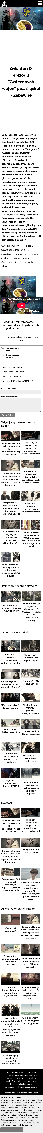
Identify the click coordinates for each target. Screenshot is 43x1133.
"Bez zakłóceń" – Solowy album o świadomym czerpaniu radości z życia (11, 570)
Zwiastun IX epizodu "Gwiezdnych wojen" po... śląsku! (10, 658)
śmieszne (21, 254)
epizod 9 (28, 245)
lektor (4, 266)
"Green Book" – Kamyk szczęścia (31, 732)
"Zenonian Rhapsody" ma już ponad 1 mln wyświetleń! (11, 991)
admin (12, 349)
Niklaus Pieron (21, 258)
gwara (35, 254)
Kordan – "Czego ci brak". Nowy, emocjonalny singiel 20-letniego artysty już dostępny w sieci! (31, 891)
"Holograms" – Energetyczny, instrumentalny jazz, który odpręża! (31, 788)
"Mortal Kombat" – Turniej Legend (10, 706)
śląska (4, 258)
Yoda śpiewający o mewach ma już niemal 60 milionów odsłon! (10, 1059)
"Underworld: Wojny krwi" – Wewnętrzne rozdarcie (11, 757)
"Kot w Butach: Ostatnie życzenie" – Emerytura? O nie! (31, 709)
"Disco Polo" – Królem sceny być (11, 730)
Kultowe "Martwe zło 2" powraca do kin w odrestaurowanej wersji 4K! (11, 449)
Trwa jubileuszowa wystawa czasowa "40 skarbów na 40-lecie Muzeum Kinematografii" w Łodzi (30, 539)
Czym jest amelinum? (10, 929)
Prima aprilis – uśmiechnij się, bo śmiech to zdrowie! (11, 960)
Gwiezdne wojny (10, 245)
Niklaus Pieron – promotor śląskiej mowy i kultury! (11, 608)
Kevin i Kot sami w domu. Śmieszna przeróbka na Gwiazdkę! (31, 962)
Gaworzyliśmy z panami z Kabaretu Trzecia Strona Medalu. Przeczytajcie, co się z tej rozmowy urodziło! (10, 1026)
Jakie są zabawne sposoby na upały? (22, 338)
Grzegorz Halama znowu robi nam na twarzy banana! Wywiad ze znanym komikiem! (11, 479)
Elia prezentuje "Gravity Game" (31, 851)
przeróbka (28, 262)
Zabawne (16, 376)
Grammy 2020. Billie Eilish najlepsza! (31, 758)
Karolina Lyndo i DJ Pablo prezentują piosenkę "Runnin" (10, 684)
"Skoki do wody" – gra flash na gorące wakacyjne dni (31, 1020)
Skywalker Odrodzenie (13, 250)
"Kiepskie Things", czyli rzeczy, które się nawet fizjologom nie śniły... (30, 993)
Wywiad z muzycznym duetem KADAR (11, 783)
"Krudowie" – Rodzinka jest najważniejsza (31, 658)
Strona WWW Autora (12, 356)
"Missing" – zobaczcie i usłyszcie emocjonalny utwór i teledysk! (31, 448)
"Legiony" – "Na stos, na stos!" (31, 682)
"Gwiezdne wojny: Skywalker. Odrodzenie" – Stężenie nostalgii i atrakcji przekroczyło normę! (31, 612)
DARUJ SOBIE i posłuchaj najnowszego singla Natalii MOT (31, 507)
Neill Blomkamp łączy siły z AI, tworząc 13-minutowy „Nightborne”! (11, 537)
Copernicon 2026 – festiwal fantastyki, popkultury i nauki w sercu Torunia (31, 477)
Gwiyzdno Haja (9, 262)
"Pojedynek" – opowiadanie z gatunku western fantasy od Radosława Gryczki (10, 508)
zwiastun (6, 254)
